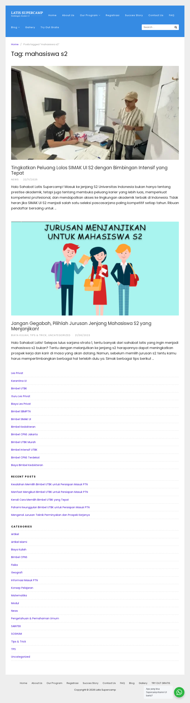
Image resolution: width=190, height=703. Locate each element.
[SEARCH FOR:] (160, 27)
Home (52, 15)
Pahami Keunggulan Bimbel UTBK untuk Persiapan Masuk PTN (50, 507)
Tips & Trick (38, 335)
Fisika (14, 565)
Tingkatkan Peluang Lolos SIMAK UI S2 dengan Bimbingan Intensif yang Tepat (89, 170)
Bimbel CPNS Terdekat (25, 457)
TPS (13, 649)
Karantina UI (19, 381)
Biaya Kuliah (20, 335)
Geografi (16, 572)
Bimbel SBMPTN (21, 411)
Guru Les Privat (20, 396)
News (15, 179)
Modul (15, 603)
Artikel (15, 534)
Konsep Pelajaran (22, 588)
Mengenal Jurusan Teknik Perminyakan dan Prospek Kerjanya (50, 515)
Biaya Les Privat (21, 404)
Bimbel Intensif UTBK (24, 450)
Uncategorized (59, 335)
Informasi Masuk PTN (24, 580)
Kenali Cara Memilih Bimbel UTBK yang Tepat (40, 500)
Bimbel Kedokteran (23, 427)
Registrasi (112, 15)
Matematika (19, 595)
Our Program (89, 15)
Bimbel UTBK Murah (23, 442)
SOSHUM (16, 634)
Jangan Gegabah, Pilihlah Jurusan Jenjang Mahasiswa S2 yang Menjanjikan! (81, 326)
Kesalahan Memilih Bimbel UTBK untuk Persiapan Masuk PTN (49, 484)
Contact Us (155, 15)
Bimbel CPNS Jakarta (24, 434)
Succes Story (134, 15)
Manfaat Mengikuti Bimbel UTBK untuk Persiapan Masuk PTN (49, 492)
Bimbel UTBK (19, 388)
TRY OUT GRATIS (161, 683)
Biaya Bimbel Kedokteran (27, 465)
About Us (68, 15)
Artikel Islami (19, 542)
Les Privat (17, 373)
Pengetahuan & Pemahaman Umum (35, 618)
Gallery (30, 27)
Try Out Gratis (50, 27)
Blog (14, 27)
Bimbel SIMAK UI (21, 419)
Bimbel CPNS (19, 557)
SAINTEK (16, 626)
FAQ (171, 15)
